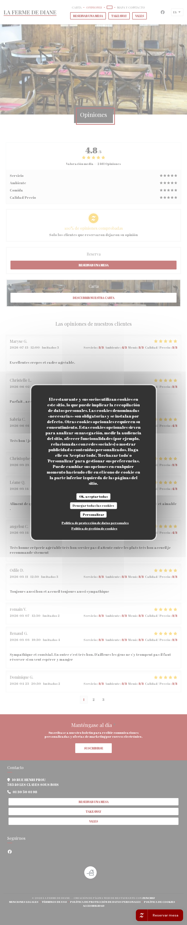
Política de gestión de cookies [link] (94, 528)
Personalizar (93, 514)
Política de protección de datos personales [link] (95, 523)
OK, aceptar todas (93, 496)
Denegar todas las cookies (93, 505)
